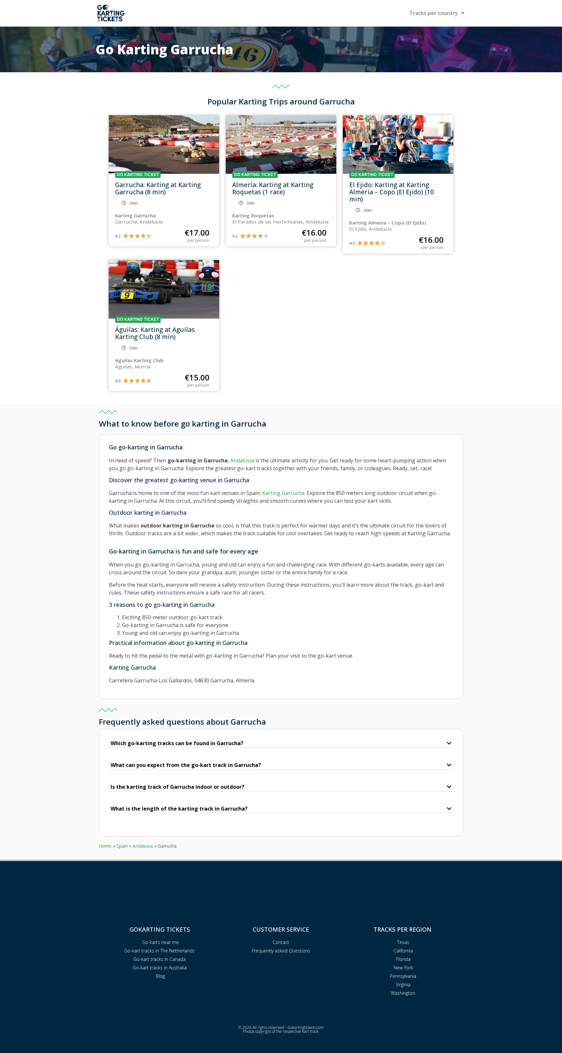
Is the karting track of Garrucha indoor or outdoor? (177, 786)
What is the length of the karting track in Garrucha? (179, 808)
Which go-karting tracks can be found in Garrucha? (177, 743)
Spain (122, 846)
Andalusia (242, 460)
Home (105, 846)
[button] (281, 743)
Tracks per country (433, 13)
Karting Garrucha (283, 493)
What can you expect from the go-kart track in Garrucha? (186, 765)
